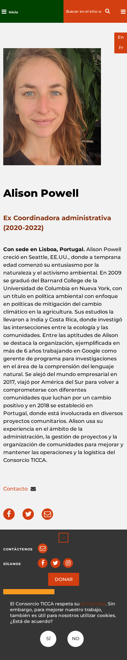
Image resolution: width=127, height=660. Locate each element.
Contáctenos (18, 549)
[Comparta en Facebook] (9, 514)
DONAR (64, 579)
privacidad (93, 604)
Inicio (13, 12)
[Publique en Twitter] (28, 514)
